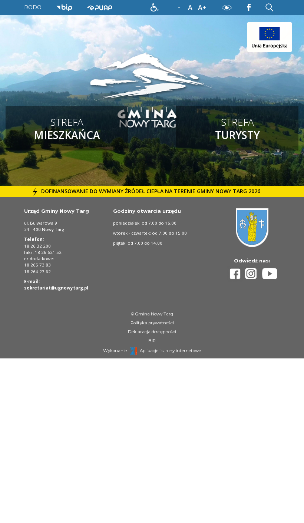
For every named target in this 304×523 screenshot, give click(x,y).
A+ (202, 7)
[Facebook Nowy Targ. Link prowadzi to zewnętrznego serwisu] (249, 7)
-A (179, 8)
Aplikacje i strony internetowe (170, 350)
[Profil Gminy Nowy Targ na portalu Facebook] (236, 274)
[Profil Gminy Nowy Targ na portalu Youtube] (269, 273)
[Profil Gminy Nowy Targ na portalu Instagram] (253, 273)
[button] (155, 7)
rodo (33, 7)
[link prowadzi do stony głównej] (152, 90)
